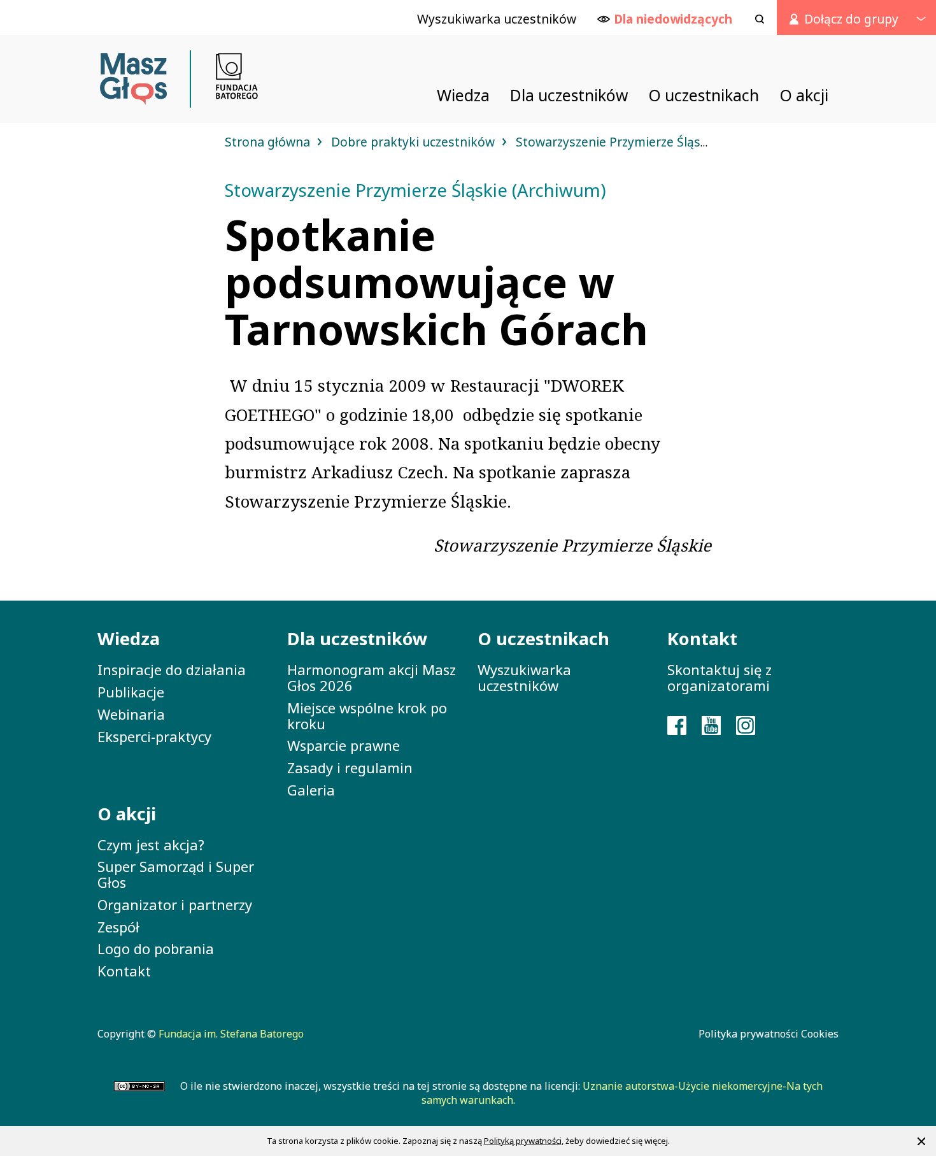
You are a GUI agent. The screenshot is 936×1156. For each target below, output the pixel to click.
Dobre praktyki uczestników (414, 141)
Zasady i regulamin (350, 767)
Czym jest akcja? (150, 844)
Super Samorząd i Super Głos (175, 874)
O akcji (126, 813)
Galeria (311, 789)
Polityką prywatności (523, 1140)
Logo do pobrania (155, 948)
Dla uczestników (357, 638)
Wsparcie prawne (343, 745)
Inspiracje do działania (171, 669)
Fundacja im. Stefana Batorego (231, 1034)
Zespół (118, 926)
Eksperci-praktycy (154, 736)
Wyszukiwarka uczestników (524, 677)
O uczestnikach (543, 638)
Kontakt (124, 970)
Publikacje (130, 691)
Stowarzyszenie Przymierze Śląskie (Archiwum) (653, 141)
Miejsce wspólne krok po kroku (367, 715)
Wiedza (128, 638)
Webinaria (131, 714)
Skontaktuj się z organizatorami (719, 677)
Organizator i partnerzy (174, 904)
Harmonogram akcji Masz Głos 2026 (371, 677)
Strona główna (269, 141)
